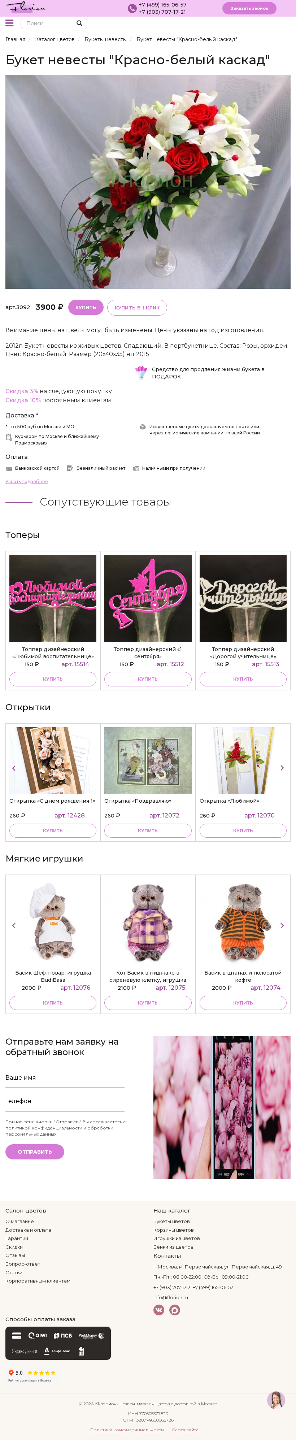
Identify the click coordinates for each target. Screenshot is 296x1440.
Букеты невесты (105, 39)
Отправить (35, 1152)
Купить (85, 307)
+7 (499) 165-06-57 (163, 4)
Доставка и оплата (28, 1230)
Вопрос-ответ (22, 1264)
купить (53, 679)
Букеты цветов (171, 1221)
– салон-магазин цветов (144, 1403)
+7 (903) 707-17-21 (162, 12)
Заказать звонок (249, 8)
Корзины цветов (173, 1230)
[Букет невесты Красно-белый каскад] (148, 181)
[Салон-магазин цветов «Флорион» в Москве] (26, 6)
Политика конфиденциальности (127, 1429)
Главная (15, 39)
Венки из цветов (173, 1247)
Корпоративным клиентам (37, 1281)
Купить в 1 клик (137, 308)
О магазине (19, 1221)
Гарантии (16, 1238)
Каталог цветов (55, 39)
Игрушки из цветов (176, 1238)
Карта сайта (185, 1429)
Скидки (14, 1247)
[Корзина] (272, 24)
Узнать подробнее (26, 481)
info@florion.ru (170, 1297)
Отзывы (15, 1255)
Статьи (13, 1272)
